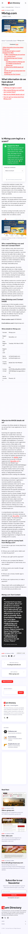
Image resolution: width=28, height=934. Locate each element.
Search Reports (8, 688)
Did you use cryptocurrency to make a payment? (13, 580)
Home (3, 7)
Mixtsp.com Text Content (12, 74)
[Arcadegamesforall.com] (14, 664)
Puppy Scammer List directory (14, 733)
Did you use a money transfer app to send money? (13, 575)
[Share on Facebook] (8, 656)
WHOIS (16, 457)
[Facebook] (7, 717)
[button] (2, 3)
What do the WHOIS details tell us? (14, 94)
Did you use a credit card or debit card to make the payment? (13, 552)
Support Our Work (8, 52)
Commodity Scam (10, 7)
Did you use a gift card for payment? (13, 557)
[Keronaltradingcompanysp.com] (14, 852)
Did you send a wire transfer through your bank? (13, 569)
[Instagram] (8, 917)
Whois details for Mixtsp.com (15, 61)
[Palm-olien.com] (14, 825)
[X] (4, 717)
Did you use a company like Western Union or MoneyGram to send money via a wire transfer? (13, 562)
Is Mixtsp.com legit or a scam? (11, 51)
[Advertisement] (14, 119)
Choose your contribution (9, 167)
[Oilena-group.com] (14, 673)
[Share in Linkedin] (11, 656)
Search (21, 692)
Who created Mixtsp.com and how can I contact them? (14, 91)
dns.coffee (16, 516)
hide (17, 44)
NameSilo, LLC (14, 461)
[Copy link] (14, 656)
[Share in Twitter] (6, 656)
